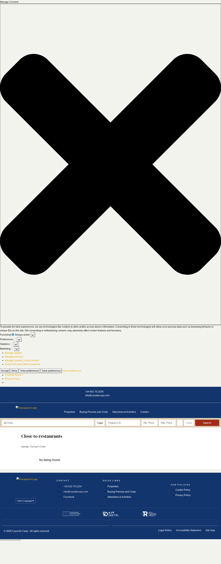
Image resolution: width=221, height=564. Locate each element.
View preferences (29, 370)
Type (100, 422)
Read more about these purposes (22, 364)
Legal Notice (165, 530)
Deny (14, 370)
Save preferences (51, 370)
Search (207, 422)
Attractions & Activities (124, 412)
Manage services (14, 356)
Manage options (13, 353)
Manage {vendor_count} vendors (22, 360)
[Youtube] (201, 410)
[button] (110, 164)
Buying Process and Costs (94, 412)
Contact (144, 412)
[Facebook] (173, 410)
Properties (69, 412)
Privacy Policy (12, 378)
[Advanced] (180, 423)
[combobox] (48, 423)
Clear (189, 422)
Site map (210, 530)
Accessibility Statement (188, 530)
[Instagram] (187, 410)
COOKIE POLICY (14, 375)
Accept (5, 370)
